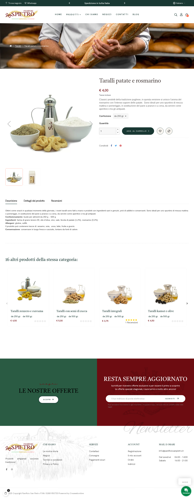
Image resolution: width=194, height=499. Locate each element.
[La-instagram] (12, 469)
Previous (69, 3)
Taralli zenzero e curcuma (27, 311)
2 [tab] (95, 337)
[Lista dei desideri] (160, 131)
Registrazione (134, 451)
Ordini (131, 459)
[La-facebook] (6, 469)
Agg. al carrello (137, 131)
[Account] (181, 14)
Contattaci (94, 451)
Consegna (94, 455)
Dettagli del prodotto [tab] (34, 200)
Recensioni (56, 200)
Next (124, 3)
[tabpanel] (28, 301)
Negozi (46, 455)
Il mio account (134, 455)
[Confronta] (169, 131)
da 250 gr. (16, 316)
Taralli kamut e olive (161, 311)
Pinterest (121, 145)
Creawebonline (77, 493)
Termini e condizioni (52, 459)
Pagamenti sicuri (97, 459)
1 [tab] (92, 337)
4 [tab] (101, 337)
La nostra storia (50, 451)
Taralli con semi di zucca (71, 311)
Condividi (111, 145)
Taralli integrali (112, 311)
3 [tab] (98, 337)
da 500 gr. (27, 316)
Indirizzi (131, 464)
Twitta (116, 145)
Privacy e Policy (51, 464)
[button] (48, 400)
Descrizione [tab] (11, 200)
